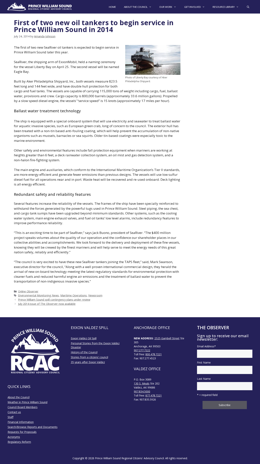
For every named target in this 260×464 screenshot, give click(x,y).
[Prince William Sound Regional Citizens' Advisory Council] (39, 7)
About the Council (19, 397)
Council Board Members (22, 407)
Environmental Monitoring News (38, 295)
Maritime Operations (73, 295)
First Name (204, 362)
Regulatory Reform (19, 442)
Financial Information (21, 422)
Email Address (206, 346)
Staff (10, 417)
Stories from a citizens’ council (89, 357)
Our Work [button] (165, 7)
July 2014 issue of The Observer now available (47, 304)
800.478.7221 (153, 354)
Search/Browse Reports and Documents (32, 427)
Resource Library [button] (224, 7)
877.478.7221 (153, 395)
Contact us (14, 412)
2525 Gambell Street (166, 338)
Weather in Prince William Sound (27, 402)
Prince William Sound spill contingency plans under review (54, 299)
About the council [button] (136, 7)
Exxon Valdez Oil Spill (84, 338)
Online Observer (28, 291)
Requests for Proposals (22, 432)
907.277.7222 (142, 350)
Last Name (204, 379)
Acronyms (14, 437)
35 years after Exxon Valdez (88, 362)
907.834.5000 (142, 391)
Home (112, 7)
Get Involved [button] (192, 7)
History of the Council (84, 352)
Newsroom (95, 295)
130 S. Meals (141, 383)
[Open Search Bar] (248, 7)
